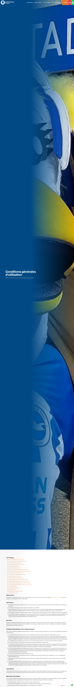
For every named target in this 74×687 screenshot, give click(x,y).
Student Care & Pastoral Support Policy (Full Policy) (18, 569)
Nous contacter (58, 2)
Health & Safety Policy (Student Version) (16, 564)
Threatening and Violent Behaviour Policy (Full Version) (19, 583)
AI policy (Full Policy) (12, 586)
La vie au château (46, 2)
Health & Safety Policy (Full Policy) (15, 563)
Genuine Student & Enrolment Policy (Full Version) (18, 579)
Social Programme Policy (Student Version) (16, 574)
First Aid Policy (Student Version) (14, 568)
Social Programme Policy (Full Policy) (15, 573)
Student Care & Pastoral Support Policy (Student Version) (19, 571)
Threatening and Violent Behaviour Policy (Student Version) (20, 584)
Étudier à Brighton (38, 2)
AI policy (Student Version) (13, 588)
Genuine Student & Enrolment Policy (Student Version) (19, 581)
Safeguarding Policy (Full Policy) (14, 576)
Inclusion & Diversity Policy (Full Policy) (16, 559)
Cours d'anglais (30, 2)
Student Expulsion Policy (13, 593)
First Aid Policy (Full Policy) (13, 566)
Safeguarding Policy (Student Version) (15, 578)
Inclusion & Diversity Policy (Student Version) (17, 561)
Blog (52, 2)
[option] (37, 275)
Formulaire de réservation (57, 597)
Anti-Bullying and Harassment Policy (15, 591)
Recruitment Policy (12, 589)
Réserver (65, 2)
